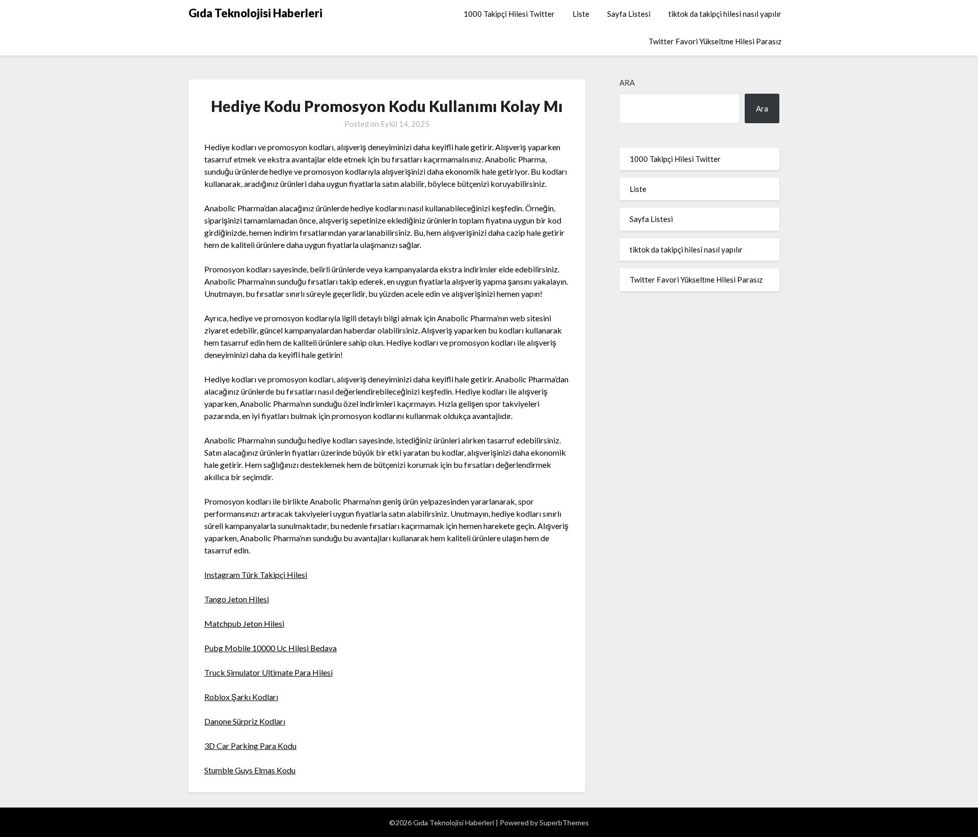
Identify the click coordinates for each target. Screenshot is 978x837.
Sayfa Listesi (628, 13)
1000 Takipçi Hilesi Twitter (509, 13)
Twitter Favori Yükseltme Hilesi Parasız (714, 41)
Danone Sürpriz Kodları (244, 721)
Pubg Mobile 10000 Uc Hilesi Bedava (270, 648)
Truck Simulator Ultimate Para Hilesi (268, 672)
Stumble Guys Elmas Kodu (249, 770)
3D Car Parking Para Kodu (250, 745)
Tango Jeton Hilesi (236, 599)
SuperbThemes (564, 822)
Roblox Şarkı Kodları (241, 697)
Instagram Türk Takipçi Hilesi (255, 574)
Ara (627, 82)
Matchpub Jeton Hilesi (244, 623)
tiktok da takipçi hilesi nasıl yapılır (724, 13)
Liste (581, 13)
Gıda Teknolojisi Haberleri (255, 13)
